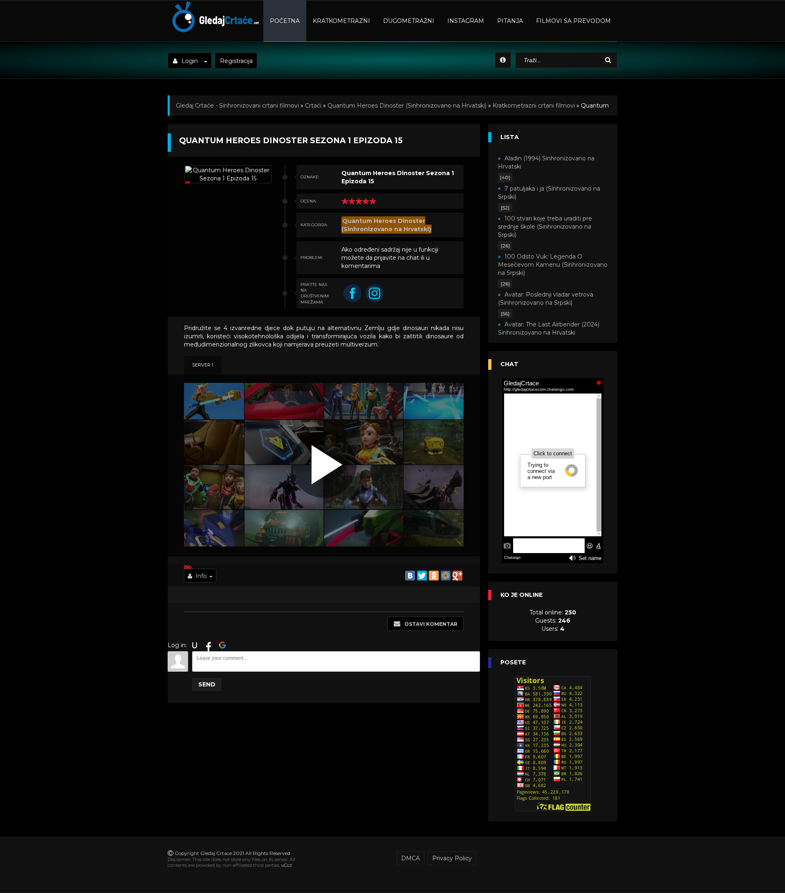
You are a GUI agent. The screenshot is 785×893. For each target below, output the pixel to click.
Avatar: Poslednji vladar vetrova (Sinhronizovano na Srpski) (545, 298)
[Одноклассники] (434, 575)
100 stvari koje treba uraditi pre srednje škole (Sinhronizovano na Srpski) (545, 226)
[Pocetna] (214, 31)
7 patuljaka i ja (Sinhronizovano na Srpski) (549, 192)
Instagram (465, 21)
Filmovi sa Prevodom (573, 21)
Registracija (236, 61)
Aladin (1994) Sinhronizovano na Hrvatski (546, 162)
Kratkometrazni (341, 21)
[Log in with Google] (222, 645)
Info (201, 576)
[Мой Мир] (446, 575)
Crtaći (313, 105)
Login (190, 61)
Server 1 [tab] (202, 365)
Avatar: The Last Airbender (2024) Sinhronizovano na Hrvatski (548, 328)
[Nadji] (609, 60)
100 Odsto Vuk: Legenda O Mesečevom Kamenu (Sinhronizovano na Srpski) (553, 265)
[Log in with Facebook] (208, 645)
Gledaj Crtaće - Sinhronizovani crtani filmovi (237, 105)
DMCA (410, 858)
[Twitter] (422, 575)
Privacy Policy (452, 858)
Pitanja (510, 21)
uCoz (286, 865)
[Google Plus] (457, 575)
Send (206, 684)
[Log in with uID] (194, 645)
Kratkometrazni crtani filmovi (534, 105)
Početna (285, 21)
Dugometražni (408, 21)
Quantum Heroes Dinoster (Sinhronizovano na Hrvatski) (407, 105)
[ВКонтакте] (410, 575)
